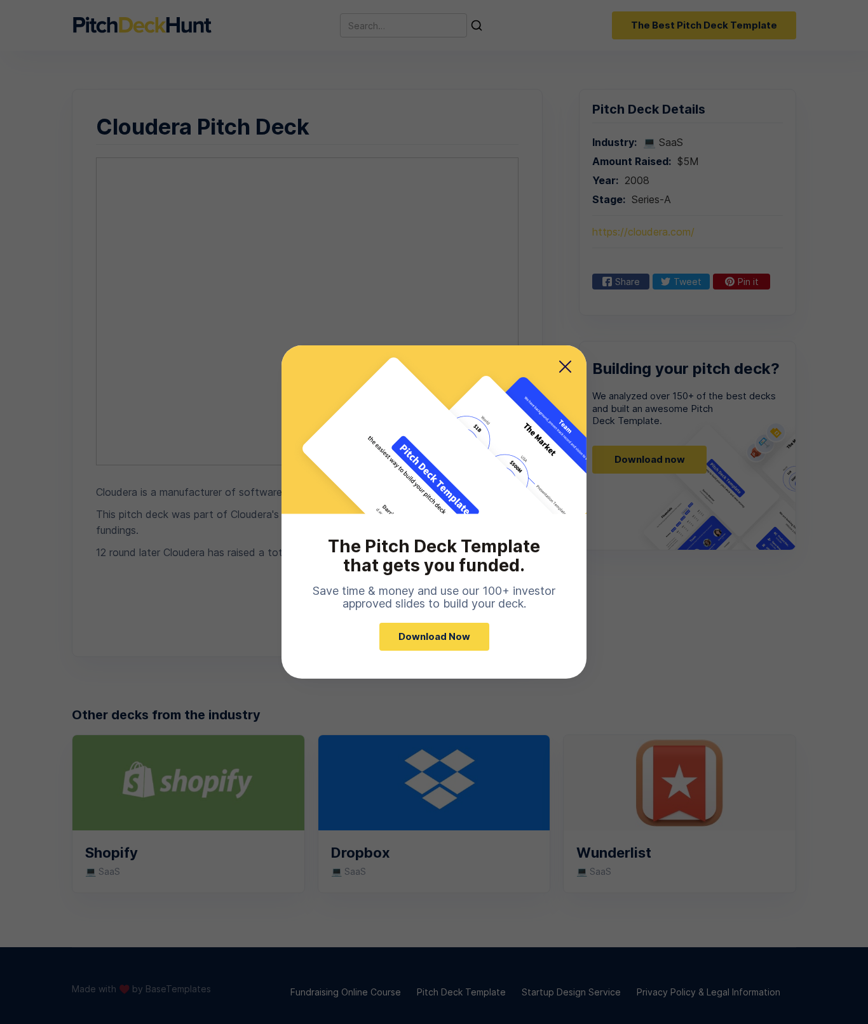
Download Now (434, 636)
